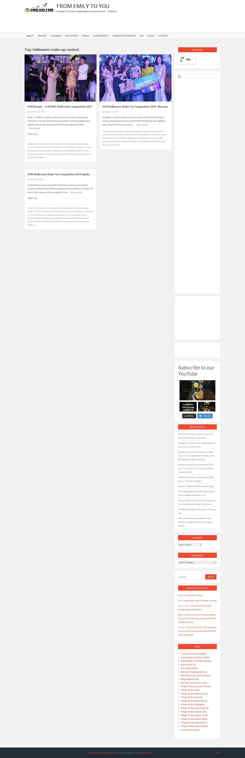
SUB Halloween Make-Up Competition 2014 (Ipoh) (58, 174)
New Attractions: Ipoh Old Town (195, 675)
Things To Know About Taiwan (194, 726)
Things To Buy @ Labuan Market (196, 686)
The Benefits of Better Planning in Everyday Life (197, 511)
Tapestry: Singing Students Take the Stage (196, 486)
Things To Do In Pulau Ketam (194, 701)
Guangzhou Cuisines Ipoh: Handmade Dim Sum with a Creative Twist (196, 445)
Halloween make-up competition (53, 144)
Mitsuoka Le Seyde (194, 595)
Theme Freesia (145, 752)
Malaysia (33, 150)
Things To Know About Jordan (194, 715)
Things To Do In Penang (191, 697)
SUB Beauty (58, 150)
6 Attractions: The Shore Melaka (196, 661)
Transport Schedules (124, 35)
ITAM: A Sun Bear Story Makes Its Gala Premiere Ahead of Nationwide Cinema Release (195, 522)
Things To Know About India (193, 711)
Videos (85, 35)
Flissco (31, 208)
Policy (151, 35)
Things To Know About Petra (194, 722)
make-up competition (65, 147)
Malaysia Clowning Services (194, 672)
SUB (48, 150)
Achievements (100, 35)
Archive (42, 35)
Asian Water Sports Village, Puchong (200, 600)
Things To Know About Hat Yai (195, 708)
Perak (41, 150)
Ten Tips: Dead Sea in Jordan (194, 682)
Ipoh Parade (48, 147)
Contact (163, 35)
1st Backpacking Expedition (194, 653)
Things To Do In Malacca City (194, 693)
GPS (141, 35)
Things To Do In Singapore (193, 704)
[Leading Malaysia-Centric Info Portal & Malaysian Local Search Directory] (197, 181)
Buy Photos (71, 35)
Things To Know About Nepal (194, 719)
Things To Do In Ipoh (190, 690)
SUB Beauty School (74, 150)
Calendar (55, 35)
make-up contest (84, 147)
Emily (180, 614)
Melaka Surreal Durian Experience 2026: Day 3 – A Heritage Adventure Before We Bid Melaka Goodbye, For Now (196, 456)
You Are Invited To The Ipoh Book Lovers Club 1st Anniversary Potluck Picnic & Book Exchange (197, 618)
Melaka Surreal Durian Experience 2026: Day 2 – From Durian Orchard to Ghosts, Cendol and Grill (196, 468)
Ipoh (38, 147)
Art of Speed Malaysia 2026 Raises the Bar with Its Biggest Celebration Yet (196, 493)
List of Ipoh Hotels (189, 668)
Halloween (32, 144)
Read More (34, 128)
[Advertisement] (168, 23)
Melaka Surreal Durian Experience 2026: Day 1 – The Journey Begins (196, 479)
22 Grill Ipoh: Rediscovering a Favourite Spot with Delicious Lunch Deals (195, 436)
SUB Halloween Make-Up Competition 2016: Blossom (135, 106)
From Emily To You (83, 6)
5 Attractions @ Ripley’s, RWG (195, 657)
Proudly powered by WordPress (102, 752)
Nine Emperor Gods (190, 679)
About (30, 35)
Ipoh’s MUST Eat (188, 664)
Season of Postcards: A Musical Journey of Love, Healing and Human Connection (196, 502)
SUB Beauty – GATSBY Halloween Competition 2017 (60, 106)
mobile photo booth (55, 215)
